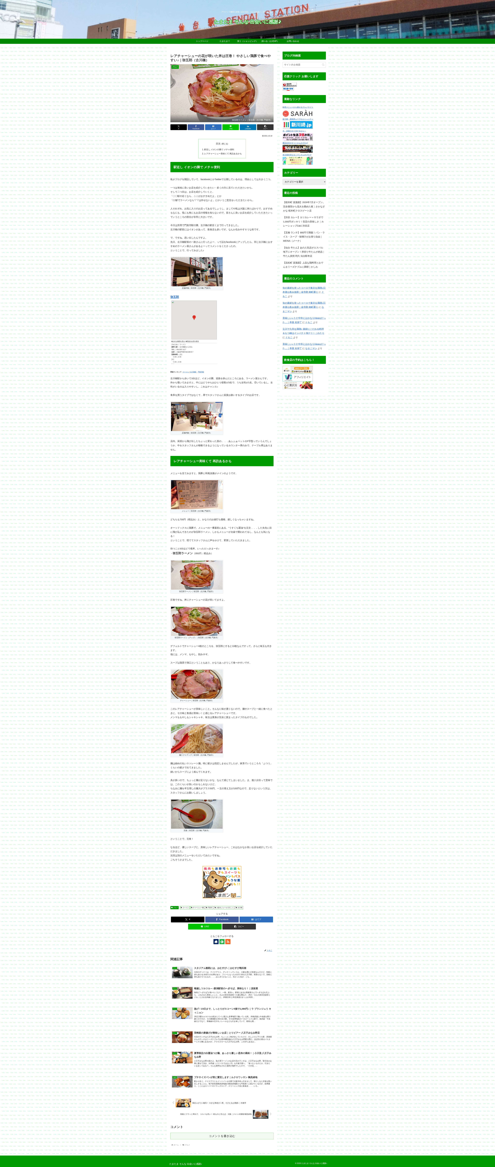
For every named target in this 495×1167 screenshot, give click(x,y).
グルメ (175, 907)
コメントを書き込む (222, 1136)
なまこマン (311, 348)
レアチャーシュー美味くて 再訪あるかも (223, 153)
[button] (265, 127)
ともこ (308, 322)
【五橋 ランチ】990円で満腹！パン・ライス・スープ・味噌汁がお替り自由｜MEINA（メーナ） (304, 236)
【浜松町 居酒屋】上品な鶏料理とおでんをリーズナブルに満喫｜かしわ (303, 264)
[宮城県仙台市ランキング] (290, 84)
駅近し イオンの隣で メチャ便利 (219, 149)
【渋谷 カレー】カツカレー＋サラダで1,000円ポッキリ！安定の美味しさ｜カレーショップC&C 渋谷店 (303, 221)
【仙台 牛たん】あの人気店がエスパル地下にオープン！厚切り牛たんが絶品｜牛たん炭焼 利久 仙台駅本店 (304, 251)
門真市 (210, 907)
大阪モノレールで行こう (225, 907)
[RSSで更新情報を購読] (227, 941)
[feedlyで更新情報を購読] (222, 941)
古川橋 (240, 907)
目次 (218, 143)
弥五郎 (174, 296)
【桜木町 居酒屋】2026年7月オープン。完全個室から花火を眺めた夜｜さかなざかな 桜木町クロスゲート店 (304, 206)
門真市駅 (201, 372)
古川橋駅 (193, 372)
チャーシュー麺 (198, 907)
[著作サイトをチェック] (216, 941)
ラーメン (186, 372)
